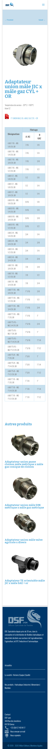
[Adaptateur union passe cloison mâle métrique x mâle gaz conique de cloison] (25, 445)
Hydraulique (19, 684)
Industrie (27, 684)
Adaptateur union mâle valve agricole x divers (24, 541)
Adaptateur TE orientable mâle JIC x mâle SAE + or (25, 582)
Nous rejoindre (15, 735)
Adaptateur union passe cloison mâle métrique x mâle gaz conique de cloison (24, 464)
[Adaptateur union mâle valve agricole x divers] (25, 523)
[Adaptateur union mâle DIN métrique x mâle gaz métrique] (25, 488)
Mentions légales (36, 745)
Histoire (16, 674)
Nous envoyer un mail (17, 731)
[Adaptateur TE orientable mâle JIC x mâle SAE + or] (25, 564)
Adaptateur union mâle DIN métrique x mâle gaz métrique (24, 506)
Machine (8, 687)
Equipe (22, 674)
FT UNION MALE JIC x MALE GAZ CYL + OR (24, 118)
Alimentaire (35, 684)
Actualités (8, 665)
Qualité (27, 674)
